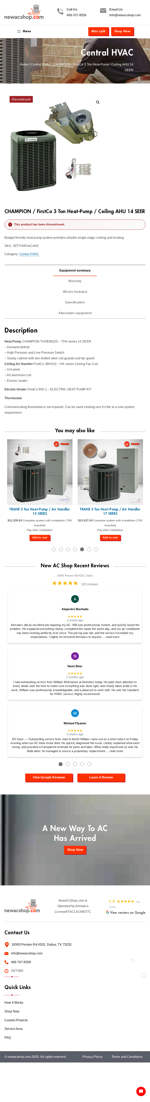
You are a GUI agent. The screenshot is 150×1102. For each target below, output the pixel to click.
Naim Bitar (75, 666)
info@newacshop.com (26, 953)
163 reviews (89, 584)
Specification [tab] (75, 302)
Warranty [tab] (75, 281)
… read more (110, 637)
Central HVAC (107, 52)
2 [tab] (61, 549)
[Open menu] (24, 31)
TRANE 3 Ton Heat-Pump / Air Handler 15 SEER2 (39, 511)
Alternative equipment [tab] (75, 313)
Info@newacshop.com (125, 15)
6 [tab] (89, 549)
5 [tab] (82, 549)
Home (24, 64)
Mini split (98, 31)
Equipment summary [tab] (75, 270)
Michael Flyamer (75, 723)
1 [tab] (54, 549)
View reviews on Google (128, 912)
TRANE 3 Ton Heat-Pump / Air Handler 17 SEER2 (110, 511)
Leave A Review (101, 777)
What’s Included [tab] (75, 292)
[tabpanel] (39, 490)
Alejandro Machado (75, 609)
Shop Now (122, 31)
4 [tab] (75, 549)
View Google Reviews (49, 777)
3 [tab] (68, 549)
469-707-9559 (77, 15)
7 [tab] (96, 549)
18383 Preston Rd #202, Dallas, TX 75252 (41, 944)
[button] (97, 102)
